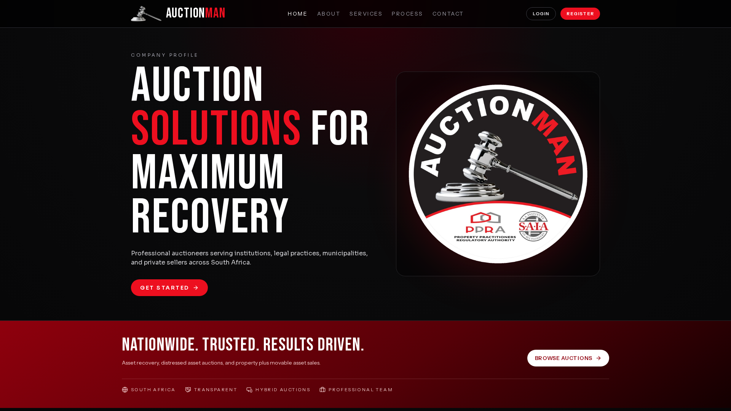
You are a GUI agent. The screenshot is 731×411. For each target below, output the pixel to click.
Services (366, 13)
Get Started (165, 287)
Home (298, 13)
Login (541, 13)
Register (580, 13)
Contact (448, 13)
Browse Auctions (564, 358)
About (329, 13)
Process (407, 13)
